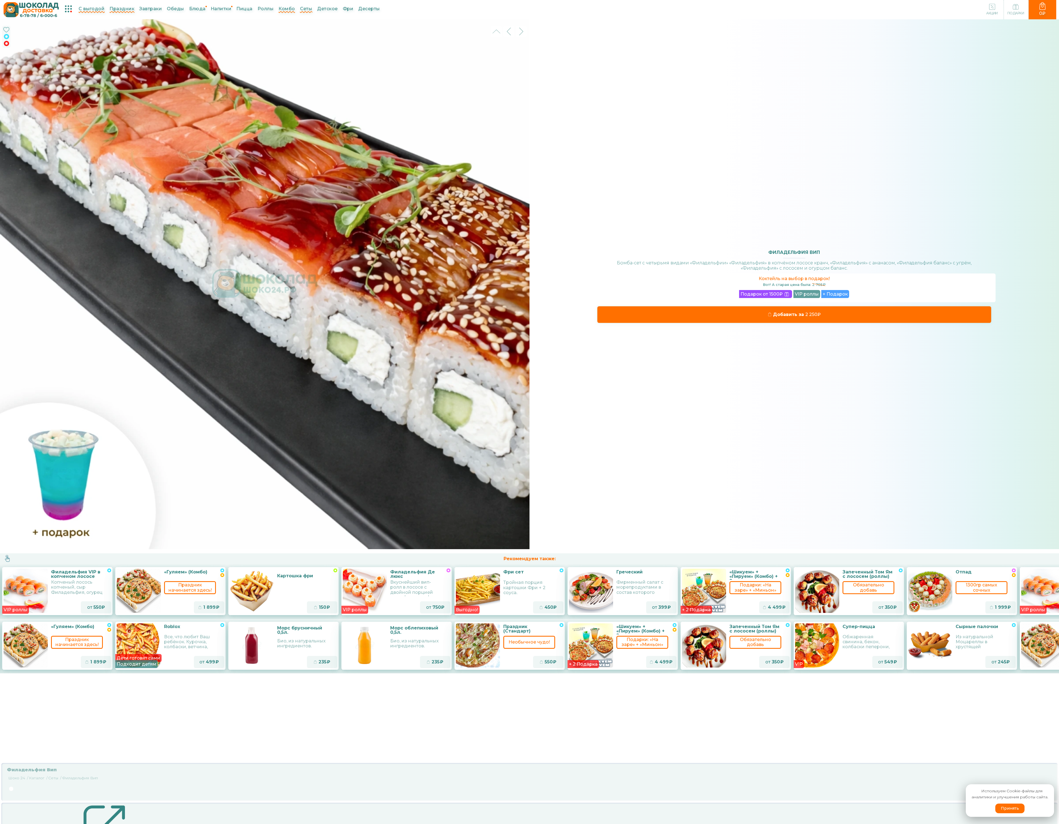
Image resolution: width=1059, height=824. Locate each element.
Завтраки (150, 8)
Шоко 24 (16, 778)
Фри (348, 8)
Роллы (266, 8)
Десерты (369, 8)
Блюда (197, 8)
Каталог (36, 778)
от (94, 607)
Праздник (121, 8)
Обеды (175, 8)
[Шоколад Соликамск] (31, 9)
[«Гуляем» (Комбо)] (26, 645)
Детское (327, 8)
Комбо (287, 8)
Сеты (306, 8)
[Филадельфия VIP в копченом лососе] (26, 591)
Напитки (221, 8)
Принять (1010, 808)
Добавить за (794, 314)
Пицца (244, 8)
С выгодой (92, 8)
